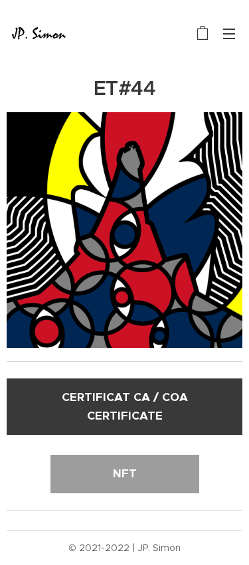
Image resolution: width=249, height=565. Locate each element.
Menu (229, 33)
